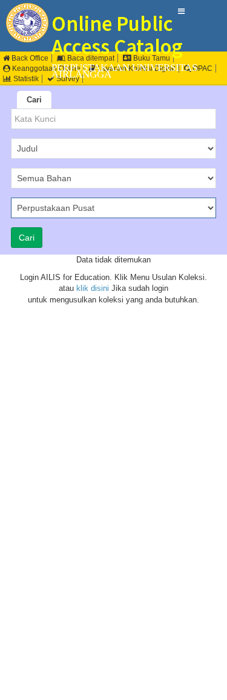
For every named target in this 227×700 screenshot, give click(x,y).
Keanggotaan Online (45, 68)
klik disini (92, 288)
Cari (34, 99)
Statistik (25, 79)
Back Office (29, 58)
